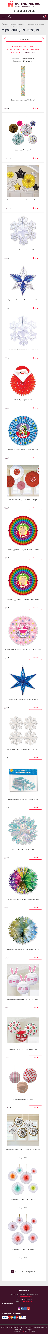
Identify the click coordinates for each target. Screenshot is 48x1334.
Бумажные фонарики (31, 49)
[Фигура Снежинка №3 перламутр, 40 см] (23, 780)
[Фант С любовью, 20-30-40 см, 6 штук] (23, 480)
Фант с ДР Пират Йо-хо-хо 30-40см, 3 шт (23, 450)
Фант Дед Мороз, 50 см (23, 400)
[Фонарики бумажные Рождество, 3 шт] (23, 1030)
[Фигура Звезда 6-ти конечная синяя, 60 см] (23, 680)
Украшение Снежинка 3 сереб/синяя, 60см (23, 300)
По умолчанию (27, 58)
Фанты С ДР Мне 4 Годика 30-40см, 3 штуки (23, 550)
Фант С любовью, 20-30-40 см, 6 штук (23, 500)
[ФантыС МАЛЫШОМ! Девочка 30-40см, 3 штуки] (23, 630)
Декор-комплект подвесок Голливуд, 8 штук (23, 200)
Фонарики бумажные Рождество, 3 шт (23, 1049)
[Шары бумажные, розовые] (23, 1080)
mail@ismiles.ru (26, 1301)
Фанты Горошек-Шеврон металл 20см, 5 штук (23, 1149)
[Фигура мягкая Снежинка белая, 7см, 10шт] (23, 730)
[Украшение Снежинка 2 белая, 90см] (23, 231)
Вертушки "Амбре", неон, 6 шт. (23, 1199)
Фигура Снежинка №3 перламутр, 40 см (23, 799)
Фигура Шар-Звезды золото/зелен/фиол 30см (23, 899)
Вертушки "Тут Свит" (23, 150)
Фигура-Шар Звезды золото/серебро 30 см (23, 949)
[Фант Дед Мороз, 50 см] (23, 381)
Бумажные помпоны (19, 46)
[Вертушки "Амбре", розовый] (23, 1230)
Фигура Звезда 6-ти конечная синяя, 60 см (23, 699)
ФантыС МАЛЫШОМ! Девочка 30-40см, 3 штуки (23, 649)
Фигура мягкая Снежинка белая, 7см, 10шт (23, 749)
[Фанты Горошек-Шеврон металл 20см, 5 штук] (23, 1130)
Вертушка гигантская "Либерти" (23, 100)
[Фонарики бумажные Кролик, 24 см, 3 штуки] (23, 980)
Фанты (31, 46)
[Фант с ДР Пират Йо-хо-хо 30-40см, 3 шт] (23, 431)
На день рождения (14, 49)
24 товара (26, 61)
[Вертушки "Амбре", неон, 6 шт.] (23, 1180)
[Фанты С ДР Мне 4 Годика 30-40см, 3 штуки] (23, 530)
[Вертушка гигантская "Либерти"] (23, 81)
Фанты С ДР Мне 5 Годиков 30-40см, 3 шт (23, 600)
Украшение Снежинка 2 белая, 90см (23, 250)
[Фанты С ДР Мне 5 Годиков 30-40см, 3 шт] (23, 580)
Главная (5, 24)
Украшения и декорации (36, 24)
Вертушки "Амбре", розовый (23, 1249)
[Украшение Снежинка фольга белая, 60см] (23, 331)
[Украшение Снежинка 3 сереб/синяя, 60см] (23, 281)
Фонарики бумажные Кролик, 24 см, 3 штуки (23, 999)
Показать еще (30, 52)
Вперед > (30, 1271)
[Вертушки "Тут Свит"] (23, 131)
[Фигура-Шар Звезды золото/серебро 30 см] (23, 930)
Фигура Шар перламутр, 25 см (23, 849)
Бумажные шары (17, 52)
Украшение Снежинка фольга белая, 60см (23, 350)
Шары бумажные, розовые (23, 1099)
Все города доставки (24, 1296)
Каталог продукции (17, 24)
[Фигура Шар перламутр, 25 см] (23, 830)
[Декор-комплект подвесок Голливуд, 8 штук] (23, 181)
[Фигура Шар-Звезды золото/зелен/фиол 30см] (23, 880)
